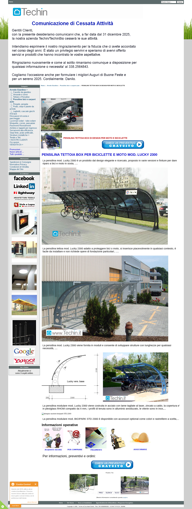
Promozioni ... (16, 149)
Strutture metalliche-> (19, 135)
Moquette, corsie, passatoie (22, 123)
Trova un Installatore (85, 503)
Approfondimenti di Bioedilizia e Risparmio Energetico (114, 503)
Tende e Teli (15, 137)
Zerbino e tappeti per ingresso (23, 128)
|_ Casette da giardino (20, 92)
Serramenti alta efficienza (21, 130)
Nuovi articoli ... (17, 152)
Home (11, 2)
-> (19, 90)
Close (36, 484)
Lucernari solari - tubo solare (23, 121)
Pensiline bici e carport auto (69, 85)
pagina (125, 497)
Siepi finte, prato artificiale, (21, 132)
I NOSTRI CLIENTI (18, 140)
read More (15, 505)
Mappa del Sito (16, 169)
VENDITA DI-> (16, 144)
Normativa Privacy (18, 164)
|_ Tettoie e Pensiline (20, 97)
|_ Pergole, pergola (19, 104)
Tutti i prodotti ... (17, 154)
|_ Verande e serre (19, 94)
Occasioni (14, 142)
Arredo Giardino (52, 85)
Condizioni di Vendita (19, 167)
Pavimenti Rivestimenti (20, 125)
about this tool (32, 502)
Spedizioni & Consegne (20, 162)
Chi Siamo (70, 503)
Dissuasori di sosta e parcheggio (19, 117)
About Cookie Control (13, 484)
